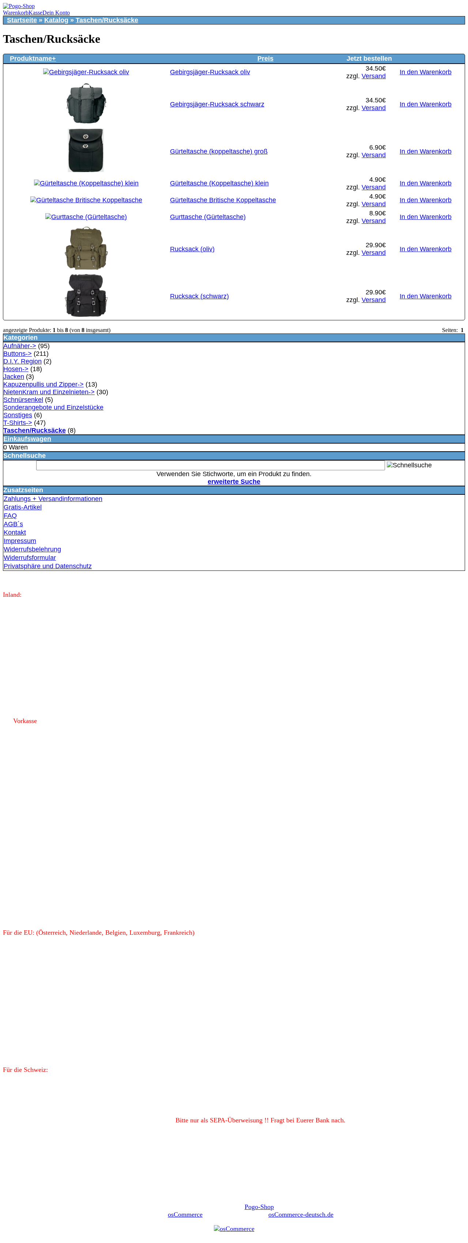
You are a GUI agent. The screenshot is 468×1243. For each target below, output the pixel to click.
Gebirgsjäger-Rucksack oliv (210, 72)
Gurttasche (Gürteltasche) (208, 217)
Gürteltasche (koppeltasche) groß (219, 151)
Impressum (20, 541)
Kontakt (15, 532)
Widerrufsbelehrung (32, 549)
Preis (265, 58)
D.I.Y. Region (22, 361)
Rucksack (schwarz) (199, 296)
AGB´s (13, 524)
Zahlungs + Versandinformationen (53, 498)
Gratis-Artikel (23, 507)
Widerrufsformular (30, 557)
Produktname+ (33, 58)
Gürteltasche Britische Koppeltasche (223, 200)
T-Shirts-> (17, 422)
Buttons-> (17, 353)
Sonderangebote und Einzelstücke (53, 407)
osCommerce (185, 1214)
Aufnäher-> (19, 346)
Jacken (13, 376)
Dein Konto (56, 13)
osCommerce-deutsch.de (300, 1214)
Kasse (35, 13)
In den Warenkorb (426, 72)
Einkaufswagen (27, 438)
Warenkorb (16, 13)
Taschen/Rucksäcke (107, 20)
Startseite (22, 20)
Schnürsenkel (23, 399)
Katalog (56, 20)
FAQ (10, 515)
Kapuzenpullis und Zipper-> (43, 384)
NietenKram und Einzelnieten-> (49, 392)
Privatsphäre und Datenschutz (48, 566)
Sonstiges (17, 415)
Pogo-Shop (259, 1206)
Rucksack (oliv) (192, 249)
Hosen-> (16, 369)
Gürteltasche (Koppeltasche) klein (219, 183)
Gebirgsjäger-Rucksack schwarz (217, 104)
